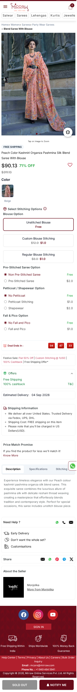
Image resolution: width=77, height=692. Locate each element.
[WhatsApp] (57, 522)
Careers (55, 657)
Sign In (38, 627)
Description (13, 469)
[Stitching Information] (45, 209)
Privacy (31, 657)
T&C (71, 384)
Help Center (9, 657)
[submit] (70, 164)
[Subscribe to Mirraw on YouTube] (53, 615)
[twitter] (71, 559)
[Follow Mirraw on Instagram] (38, 615)
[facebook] (64, 559)
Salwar (8, 15)
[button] (37, 134)
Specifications (38, 469)
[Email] (71, 522)
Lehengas (39, 15)
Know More (10, 455)
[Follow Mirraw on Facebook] (23, 615)
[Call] (64, 522)
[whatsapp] (50, 559)
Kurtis (55, 15)
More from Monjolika (40, 589)
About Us (43, 657)
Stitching (61, 469)
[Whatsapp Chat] (72, 466)
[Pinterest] (57, 559)
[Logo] (20, 7)
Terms (21, 657)
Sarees (22, 15)
